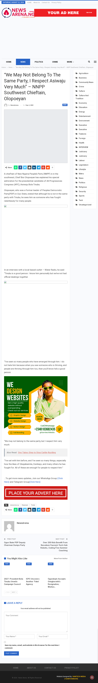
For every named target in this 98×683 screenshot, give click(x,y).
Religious (83, 187)
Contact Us (46, 2)
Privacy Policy (56, 2)
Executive (83, 125)
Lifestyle (82, 169)
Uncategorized (85, 205)
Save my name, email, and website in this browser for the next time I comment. (32, 646)
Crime (55, 62)
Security (82, 191)
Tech (81, 200)
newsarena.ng (14, 505)
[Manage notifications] (92, 677)
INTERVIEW (83, 147)
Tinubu (33, 505)
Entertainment (84, 116)
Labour (82, 160)
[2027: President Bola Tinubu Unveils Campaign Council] (14, 569)
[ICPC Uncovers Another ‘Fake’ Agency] (36, 569)
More (69, 62)
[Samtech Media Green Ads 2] (36, 407)
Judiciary (83, 152)
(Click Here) (34, 482)
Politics (39, 62)
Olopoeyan (25, 505)
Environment (84, 121)
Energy (82, 112)
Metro (81, 174)
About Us (36, 2)
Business (83, 78)
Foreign (82, 138)
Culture (82, 91)
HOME (29, 2)
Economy (83, 103)
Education (83, 107)
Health (81, 143)
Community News (86, 82)
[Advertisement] (49, 37)
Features (82, 134)
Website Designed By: (64, 676)
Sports (81, 196)
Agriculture (83, 73)
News (23, 62)
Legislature (83, 165)
